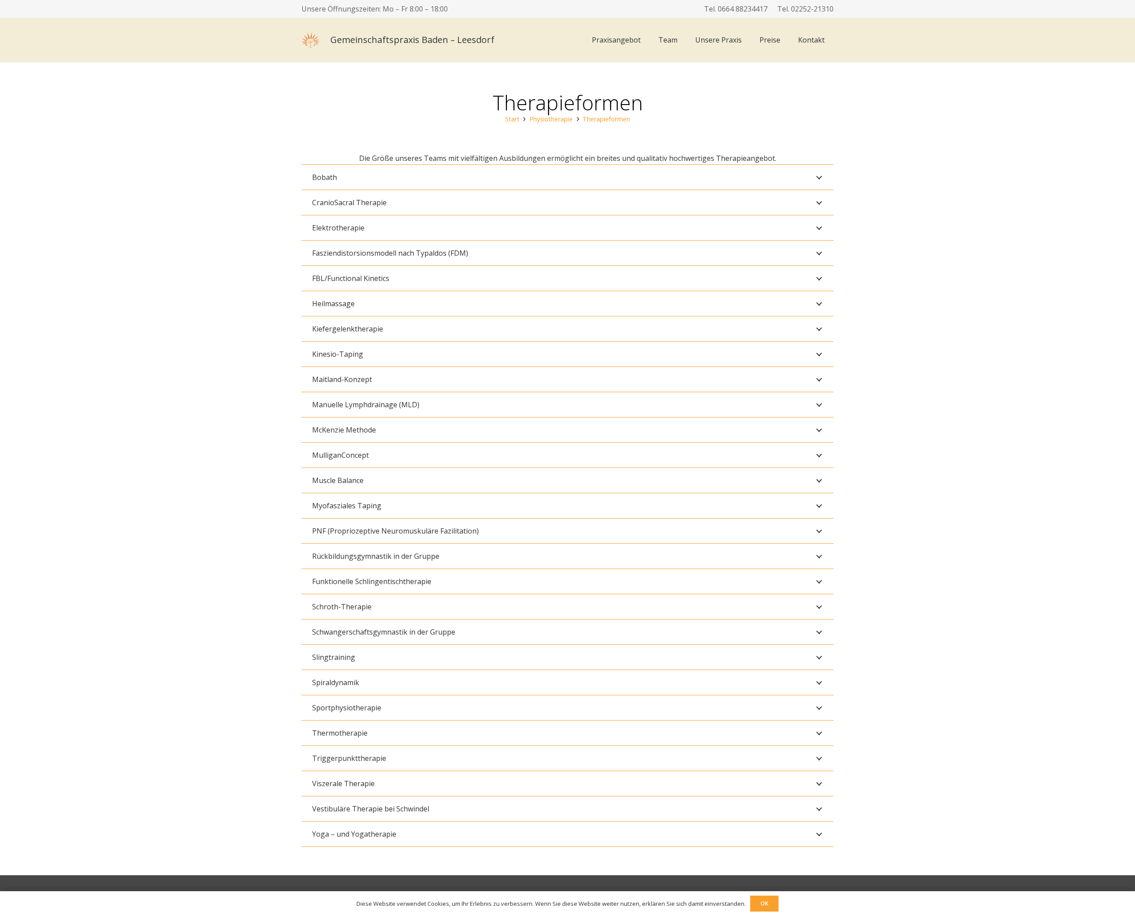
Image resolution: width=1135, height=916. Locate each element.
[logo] (310, 40)
